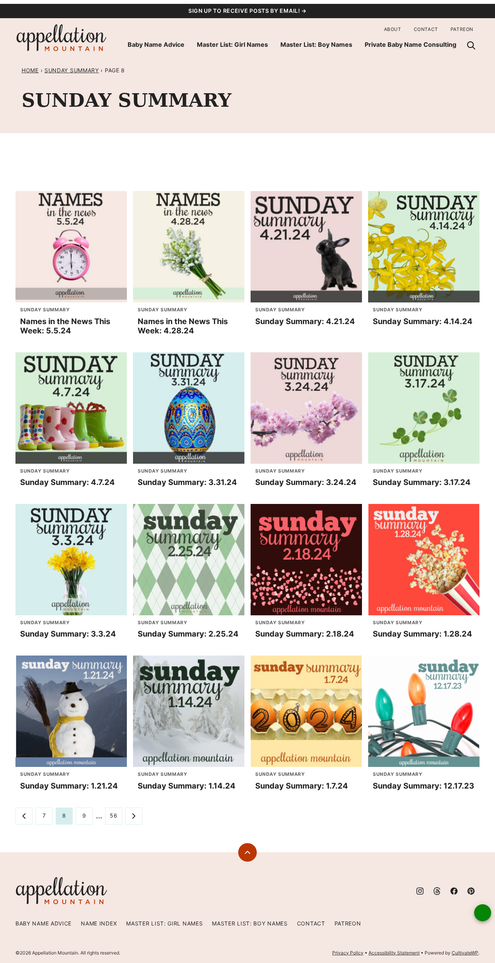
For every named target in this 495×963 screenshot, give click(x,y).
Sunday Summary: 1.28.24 (422, 634)
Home (30, 70)
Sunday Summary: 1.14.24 (187, 786)
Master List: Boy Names (316, 44)
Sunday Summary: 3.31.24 (187, 482)
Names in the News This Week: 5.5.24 (65, 326)
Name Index (99, 923)
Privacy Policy (348, 953)
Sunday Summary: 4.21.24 (305, 321)
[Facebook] (454, 891)
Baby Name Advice (156, 44)
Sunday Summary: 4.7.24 (67, 482)
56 (113, 815)
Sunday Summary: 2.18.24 (304, 634)
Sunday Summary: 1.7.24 (301, 786)
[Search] (471, 45)
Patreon (462, 29)
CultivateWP (465, 953)
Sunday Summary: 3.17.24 (422, 482)
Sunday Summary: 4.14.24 (423, 321)
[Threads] (437, 891)
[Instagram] (419, 891)
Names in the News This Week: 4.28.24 (183, 326)
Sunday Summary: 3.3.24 (68, 634)
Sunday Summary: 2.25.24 (188, 634)
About (392, 29)
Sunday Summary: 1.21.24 (69, 786)
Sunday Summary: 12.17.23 (423, 786)
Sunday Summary (71, 70)
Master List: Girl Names (232, 44)
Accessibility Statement (394, 953)
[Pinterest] (471, 891)
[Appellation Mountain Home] (61, 38)
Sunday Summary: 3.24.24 (306, 482)
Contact (426, 29)
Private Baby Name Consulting (410, 44)
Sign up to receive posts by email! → (247, 10)
